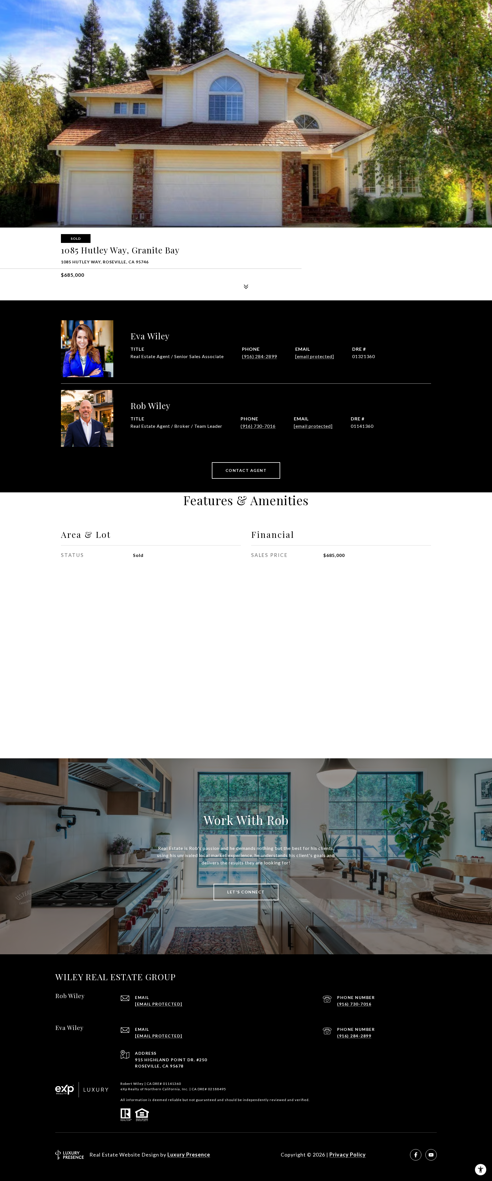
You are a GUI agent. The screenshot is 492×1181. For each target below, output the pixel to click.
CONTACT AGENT (246, 470)
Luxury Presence (188, 1154)
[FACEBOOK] (415, 1155)
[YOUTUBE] (431, 1155)
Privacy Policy (347, 1154)
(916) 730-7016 (258, 426)
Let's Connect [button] (246, 891)
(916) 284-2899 (259, 356)
